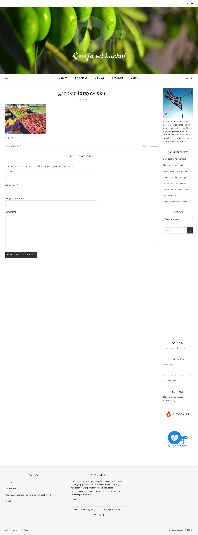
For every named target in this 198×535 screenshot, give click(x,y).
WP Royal (25, 530)
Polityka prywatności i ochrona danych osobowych (28, 494)
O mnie (135, 78)
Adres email (11, 184)
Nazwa (9, 171)
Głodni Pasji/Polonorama (174, 348)
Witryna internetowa (14, 198)
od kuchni (81, 78)
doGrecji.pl (168, 364)
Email (73, 499)
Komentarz (10, 211)
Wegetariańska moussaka (175, 201)
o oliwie (100, 78)
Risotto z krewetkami (173, 165)
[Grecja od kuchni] (99, 38)
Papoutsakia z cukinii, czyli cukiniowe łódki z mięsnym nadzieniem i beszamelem (175, 177)
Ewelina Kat (16, 146)
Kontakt (9, 482)
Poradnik (117, 78)
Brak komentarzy (150, 146)
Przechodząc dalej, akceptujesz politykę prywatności (97, 509)
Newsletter (10, 488)
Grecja (63, 78)
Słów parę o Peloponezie (174, 158)
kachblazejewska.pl (171, 380)
